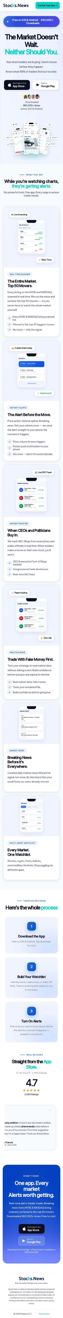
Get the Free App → (48, 5)
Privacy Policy (44, 1314)
